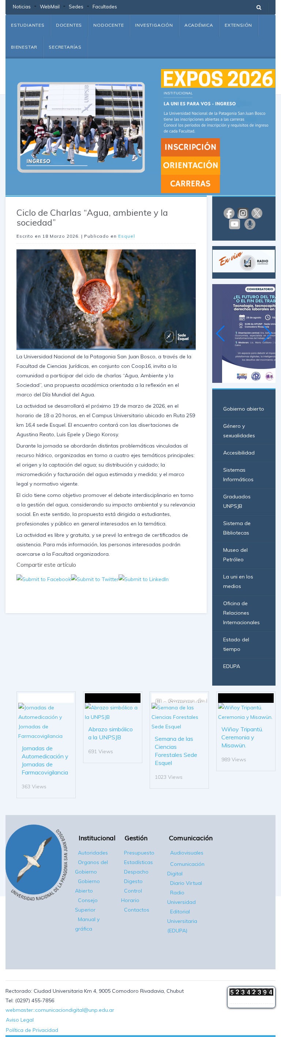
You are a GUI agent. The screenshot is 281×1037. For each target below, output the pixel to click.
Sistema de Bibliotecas (237, 528)
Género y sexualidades (239, 431)
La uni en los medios (238, 581)
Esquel (126, 236)
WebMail (50, 7)
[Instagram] (242, 212)
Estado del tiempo (236, 644)
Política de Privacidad (32, 1030)
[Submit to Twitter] (95, 579)
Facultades (105, 7)
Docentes (69, 25)
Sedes (76, 7)
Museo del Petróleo (235, 555)
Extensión (238, 25)
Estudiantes (28, 25)
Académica (198, 25)
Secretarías (65, 47)
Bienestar (24, 47)
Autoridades (93, 852)
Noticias (22, 7)
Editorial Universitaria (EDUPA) (182, 921)
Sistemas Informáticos (238, 475)
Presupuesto (139, 852)
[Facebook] (229, 212)
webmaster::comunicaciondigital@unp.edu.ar (59, 1010)
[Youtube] (234, 223)
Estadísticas (138, 862)
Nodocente (108, 25)
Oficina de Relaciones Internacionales (241, 613)
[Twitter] (256, 212)
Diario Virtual (186, 883)
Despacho (136, 871)
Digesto (133, 881)
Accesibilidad (239, 452)
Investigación (154, 25)
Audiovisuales (186, 852)
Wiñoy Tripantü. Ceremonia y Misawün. (242, 737)
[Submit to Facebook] (43, 579)
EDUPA (231, 666)
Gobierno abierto (243, 409)
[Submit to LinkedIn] (144, 579)
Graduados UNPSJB (237, 501)
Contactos (136, 909)
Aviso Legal (20, 1020)
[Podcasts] (249, 223)
